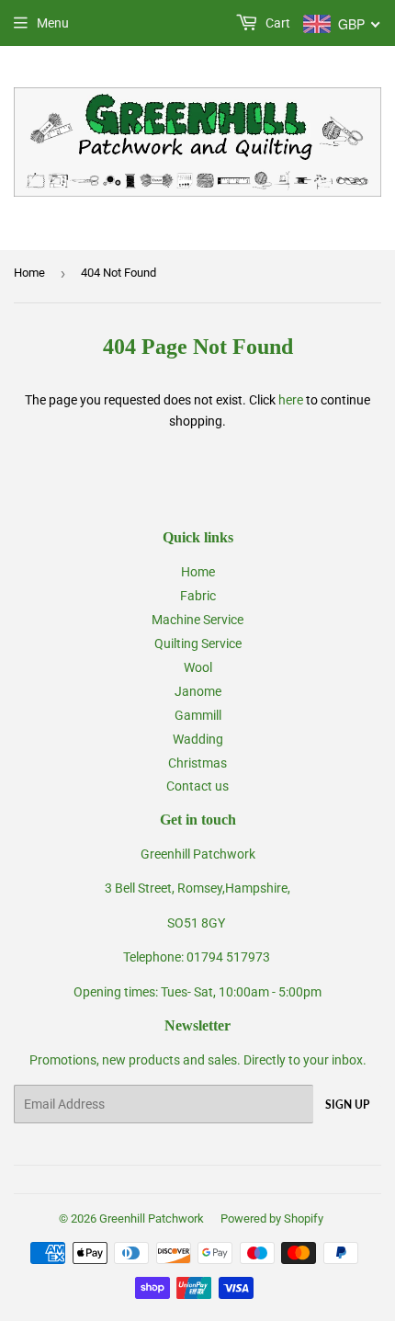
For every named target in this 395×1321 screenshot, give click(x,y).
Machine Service (197, 619)
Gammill (198, 715)
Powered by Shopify (271, 1218)
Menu (53, 23)
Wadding (198, 739)
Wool (198, 667)
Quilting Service (198, 643)
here (290, 400)
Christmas (197, 763)
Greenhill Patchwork (151, 1218)
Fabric (198, 595)
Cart (276, 23)
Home (29, 272)
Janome (198, 691)
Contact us (197, 786)
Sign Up (347, 1104)
